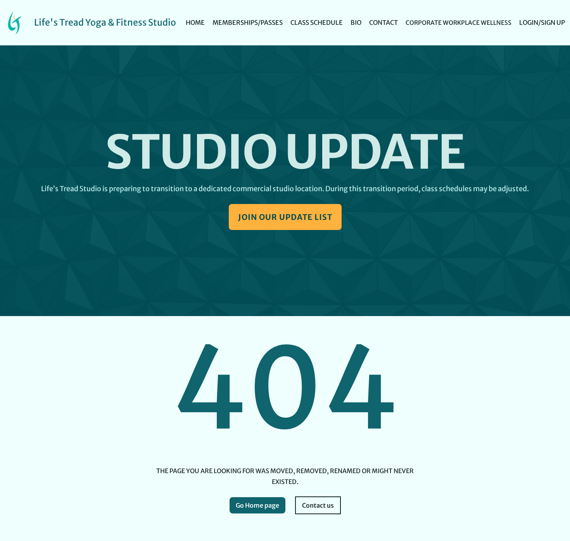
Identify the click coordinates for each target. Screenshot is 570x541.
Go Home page (257, 505)
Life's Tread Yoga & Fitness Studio (105, 22)
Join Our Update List (285, 217)
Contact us (318, 505)
